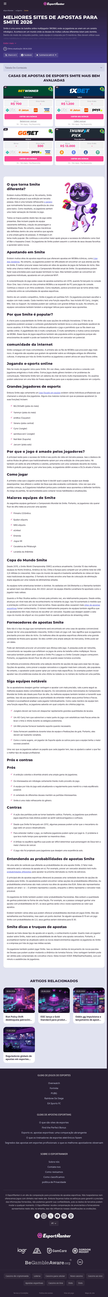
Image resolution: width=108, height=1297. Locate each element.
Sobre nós (54, 1161)
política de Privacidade (54, 1182)
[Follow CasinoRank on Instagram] (44, 1216)
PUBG (54, 1093)
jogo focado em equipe (49, 392)
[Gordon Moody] (81, 1251)
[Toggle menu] (5, 3)
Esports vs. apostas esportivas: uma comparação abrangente (54, 1132)
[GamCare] (57, 1251)
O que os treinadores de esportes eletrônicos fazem (54, 1137)
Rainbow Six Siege (54, 1098)
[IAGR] (22, 1251)
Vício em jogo (69, 1293)
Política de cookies (46, 1293)
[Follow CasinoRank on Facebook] (37, 1216)
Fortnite (54, 1088)
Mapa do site (89, 1293)
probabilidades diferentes (19, 872)
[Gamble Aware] (48, 1262)
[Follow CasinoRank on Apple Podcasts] (71, 1216)
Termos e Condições (21, 1293)
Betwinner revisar (28, 121)
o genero (48, 202)
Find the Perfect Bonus (54, 1127)
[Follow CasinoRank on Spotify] (64, 1216)
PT (52, 1223)
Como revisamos (54, 1171)
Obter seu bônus (28, 116)
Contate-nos (54, 1166)
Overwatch (54, 1083)
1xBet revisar (80, 121)
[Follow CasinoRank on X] (50, 1216)
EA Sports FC (54, 1103)
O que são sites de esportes (54, 1122)
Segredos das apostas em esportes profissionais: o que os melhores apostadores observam (54, 1142)
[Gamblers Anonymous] (36, 1251)
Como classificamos (54, 1177)
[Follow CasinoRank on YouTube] (57, 1216)
